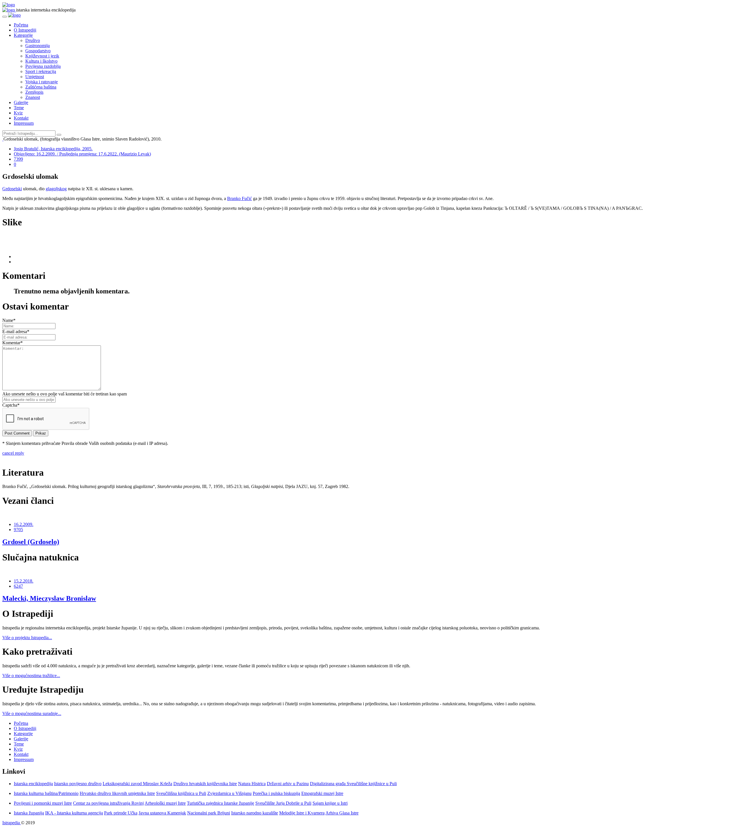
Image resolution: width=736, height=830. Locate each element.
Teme (19, 107)
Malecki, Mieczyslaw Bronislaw (49, 598)
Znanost (32, 97)
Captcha (11, 405)
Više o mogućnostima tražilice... (31, 675)
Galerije (21, 102)
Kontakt (21, 118)
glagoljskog (56, 188)
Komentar (12, 342)
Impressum (24, 123)
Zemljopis (34, 92)
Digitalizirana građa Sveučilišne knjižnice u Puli (353, 783)
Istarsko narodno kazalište (254, 812)
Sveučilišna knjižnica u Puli (181, 793)
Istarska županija (29, 812)
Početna (21, 24)
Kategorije (23, 35)
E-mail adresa (15, 331)
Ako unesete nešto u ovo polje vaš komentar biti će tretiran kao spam (64, 393)
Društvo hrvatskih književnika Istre (205, 783)
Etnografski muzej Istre (322, 793)
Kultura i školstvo (41, 61)
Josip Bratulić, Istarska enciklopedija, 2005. (53, 148)
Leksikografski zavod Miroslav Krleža (137, 783)
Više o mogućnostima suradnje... (31, 713)
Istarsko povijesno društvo (77, 783)
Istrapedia (11, 822)
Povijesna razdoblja (43, 66)
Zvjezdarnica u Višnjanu (229, 793)
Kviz (18, 112)
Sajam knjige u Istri (330, 803)
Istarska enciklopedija (33, 783)
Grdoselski (12, 188)
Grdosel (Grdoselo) (30, 541)
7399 (18, 159)
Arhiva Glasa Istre (342, 812)
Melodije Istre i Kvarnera (302, 812)
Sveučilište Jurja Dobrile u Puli (283, 803)
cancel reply (13, 453)
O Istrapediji (25, 30)
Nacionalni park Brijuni (208, 812)
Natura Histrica (252, 783)
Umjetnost (34, 76)
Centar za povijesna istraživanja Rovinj (108, 803)
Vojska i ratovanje (41, 81)
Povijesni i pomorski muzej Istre (43, 803)
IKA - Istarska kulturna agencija (74, 812)
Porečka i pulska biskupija (276, 793)
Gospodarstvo (38, 50)
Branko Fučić (239, 198)
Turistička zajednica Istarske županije (220, 803)
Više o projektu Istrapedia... (27, 637)
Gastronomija (37, 45)
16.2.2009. (23, 524)
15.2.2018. (23, 581)
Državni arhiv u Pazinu (288, 783)
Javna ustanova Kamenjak (162, 812)
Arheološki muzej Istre (165, 803)
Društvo (32, 40)
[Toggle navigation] (4, 17)
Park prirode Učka (120, 812)
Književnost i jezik (42, 55)
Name (9, 320)
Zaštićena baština (40, 86)
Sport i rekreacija (40, 71)
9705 (18, 529)
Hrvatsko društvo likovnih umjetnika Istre (117, 793)
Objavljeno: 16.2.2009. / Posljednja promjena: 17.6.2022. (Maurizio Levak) (82, 153)
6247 (18, 586)
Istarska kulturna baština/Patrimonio (46, 793)
